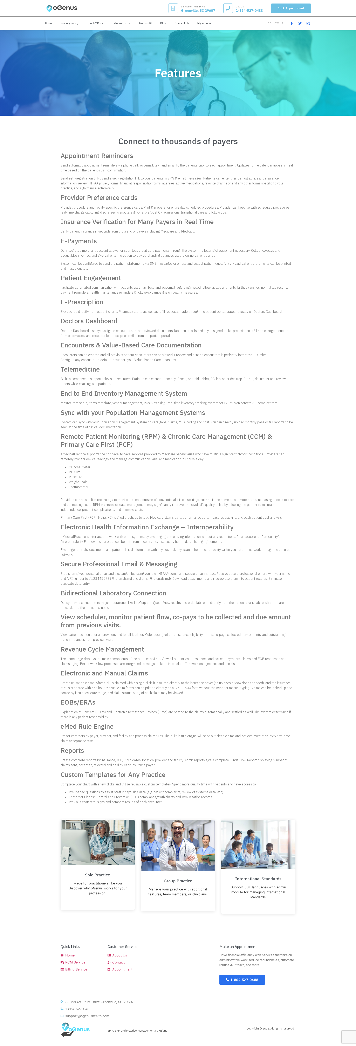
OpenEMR (93, 23)
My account (204, 23)
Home (49, 23)
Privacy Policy (69, 23)
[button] (291, 8)
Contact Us (182, 23)
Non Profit (145, 23)
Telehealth (119, 23)
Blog (163, 23)
